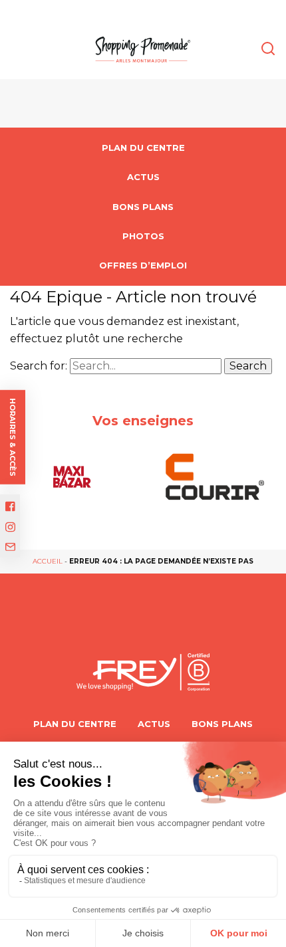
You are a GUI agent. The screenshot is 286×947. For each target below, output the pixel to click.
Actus (143, 176)
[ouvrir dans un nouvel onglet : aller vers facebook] (10, 506)
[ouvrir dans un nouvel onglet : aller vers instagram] (10, 527)
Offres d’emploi (143, 265)
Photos (143, 236)
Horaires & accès (12, 436)
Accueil (48, 561)
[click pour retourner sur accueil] (71, 476)
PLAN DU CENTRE (143, 147)
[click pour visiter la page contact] (10, 546)
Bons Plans (143, 206)
